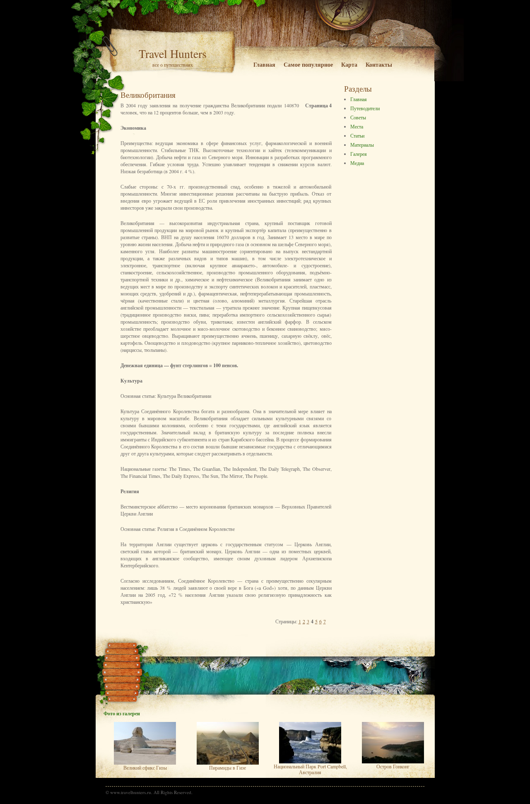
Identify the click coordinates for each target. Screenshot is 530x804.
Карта (349, 64)
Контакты (379, 64)
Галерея (358, 153)
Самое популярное (308, 64)
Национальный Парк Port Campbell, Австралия (310, 769)
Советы (358, 117)
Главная (264, 64)
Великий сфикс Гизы (145, 767)
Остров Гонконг (393, 766)
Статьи (357, 135)
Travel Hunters (173, 53)
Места (356, 126)
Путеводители (365, 108)
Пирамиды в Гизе (227, 767)
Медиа (357, 163)
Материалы (362, 144)
